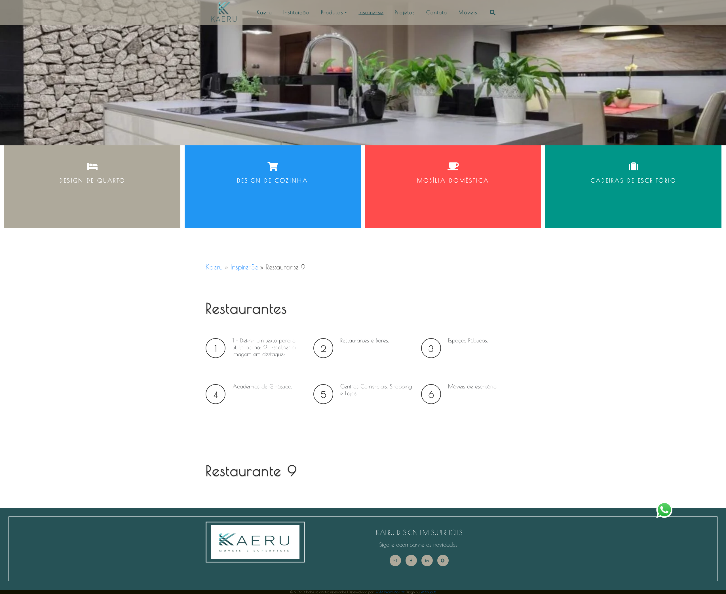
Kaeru (264, 12)
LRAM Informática (390, 592)
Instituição (296, 12)
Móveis (468, 12)
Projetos (405, 12)
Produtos (332, 12)
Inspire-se (370, 12)
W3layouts (428, 592)
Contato (436, 12)
